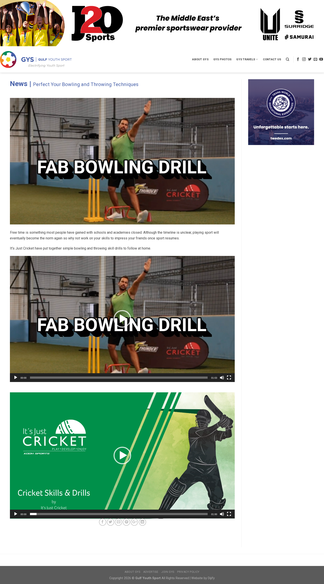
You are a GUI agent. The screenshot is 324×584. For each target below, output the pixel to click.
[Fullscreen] (229, 377)
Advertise (150, 571)
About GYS (200, 59)
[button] (122, 319)
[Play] (15, 377)
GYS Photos (222, 59)
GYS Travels (245, 59)
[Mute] (222, 377)
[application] (122, 319)
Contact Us (272, 59)
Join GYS (167, 571)
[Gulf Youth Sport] (36, 59)
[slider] (119, 377)
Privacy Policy (188, 571)
